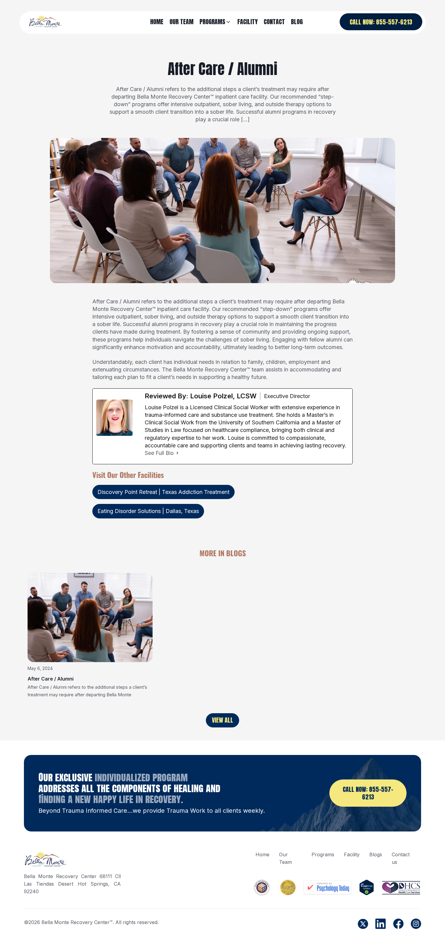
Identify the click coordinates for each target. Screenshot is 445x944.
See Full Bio (159, 453)
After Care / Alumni (51, 679)
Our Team (285, 858)
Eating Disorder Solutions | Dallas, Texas (148, 511)
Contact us (401, 858)
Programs (323, 854)
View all (222, 720)
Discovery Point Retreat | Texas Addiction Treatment (163, 492)
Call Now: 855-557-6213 (381, 22)
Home (262, 854)
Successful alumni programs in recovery (172, 324)
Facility (352, 854)
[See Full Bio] (177, 453)
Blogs (375, 854)
